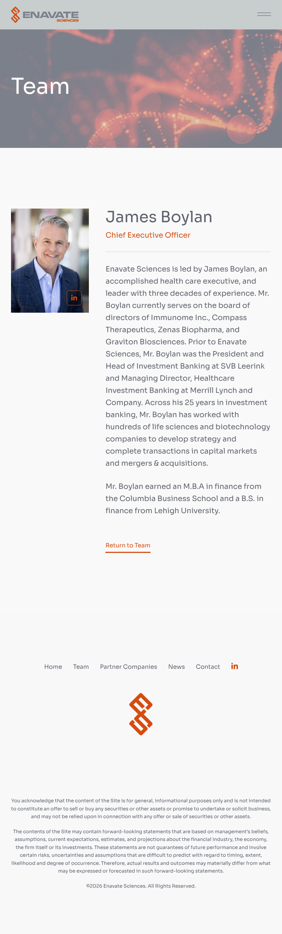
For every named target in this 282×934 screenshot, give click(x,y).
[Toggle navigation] (262, 13)
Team (81, 667)
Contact (208, 667)
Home (53, 667)
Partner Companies (128, 667)
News (176, 667)
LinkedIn (74, 298)
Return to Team (127, 545)
